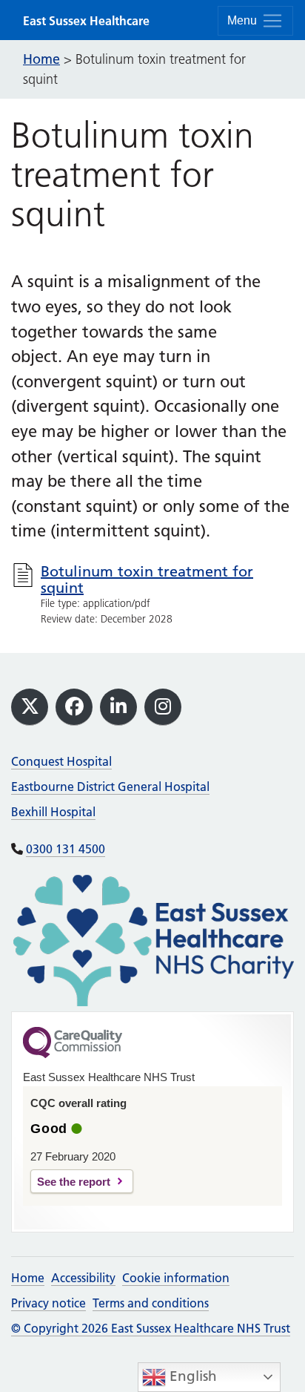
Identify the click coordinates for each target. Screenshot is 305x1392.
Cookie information (175, 1277)
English (191, 1376)
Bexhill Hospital (53, 811)
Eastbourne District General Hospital (110, 786)
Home (27, 1277)
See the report (73, 1181)
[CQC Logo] (72, 1054)
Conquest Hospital (61, 761)
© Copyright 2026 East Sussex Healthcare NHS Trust (150, 1328)
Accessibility (83, 1277)
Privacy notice (48, 1303)
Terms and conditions (151, 1303)
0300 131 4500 (65, 848)
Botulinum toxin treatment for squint (147, 579)
